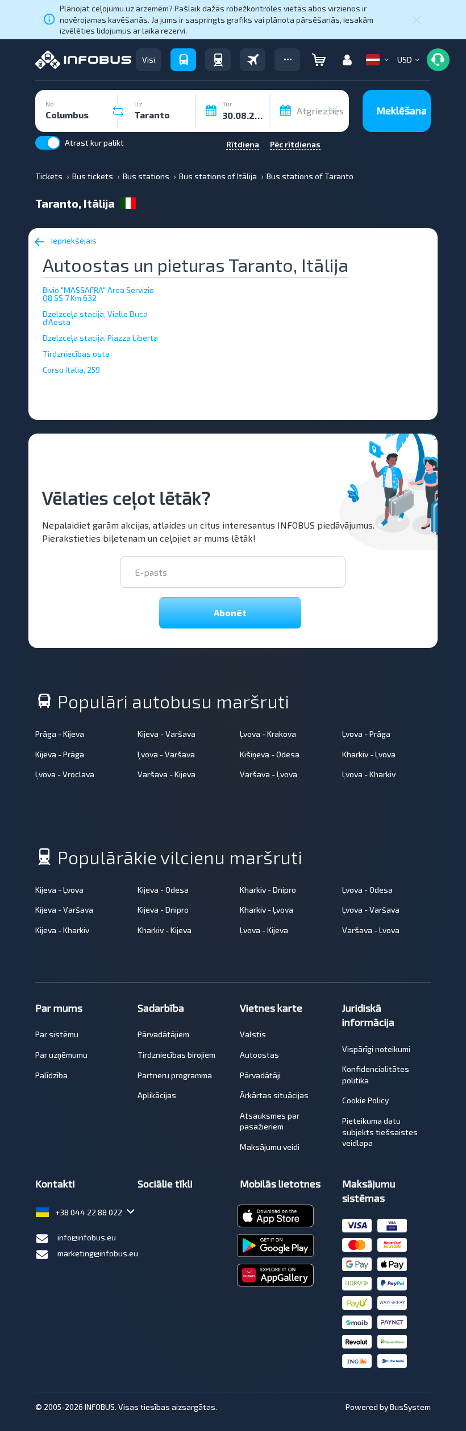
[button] (287, 59)
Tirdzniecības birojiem (176, 1054)
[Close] (416, 19)
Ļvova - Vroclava (64, 774)
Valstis (253, 1034)
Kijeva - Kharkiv (62, 930)
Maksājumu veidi (269, 1147)
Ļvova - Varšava (166, 754)
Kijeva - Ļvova (59, 889)
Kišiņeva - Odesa (269, 754)
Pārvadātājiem (163, 1034)
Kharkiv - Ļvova (369, 754)
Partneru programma (175, 1075)
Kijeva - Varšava (166, 734)
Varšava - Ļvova (268, 774)
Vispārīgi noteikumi (376, 1049)
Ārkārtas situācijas (274, 1095)
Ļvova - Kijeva (264, 930)
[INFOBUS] (83, 60)
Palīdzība (51, 1075)
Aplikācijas (157, 1095)
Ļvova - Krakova (268, 734)
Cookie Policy (365, 1100)
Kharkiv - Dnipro (268, 889)
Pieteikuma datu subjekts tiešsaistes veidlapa (380, 1132)
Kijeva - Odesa (163, 889)
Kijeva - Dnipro (163, 909)
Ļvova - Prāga (366, 734)
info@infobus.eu (86, 1237)
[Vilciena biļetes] (218, 59)
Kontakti (55, 1183)
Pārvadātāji (260, 1075)
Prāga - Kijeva (59, 734)
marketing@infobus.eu (97, 1253)
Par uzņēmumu (61, 1054)
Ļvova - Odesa (367, 889)
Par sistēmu (56, 1034)
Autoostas (259, 1054)
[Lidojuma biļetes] (252, 59)
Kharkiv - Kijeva (165, 930)
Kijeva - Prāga (59, 754)
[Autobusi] (183, 59)
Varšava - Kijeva (166, 774)
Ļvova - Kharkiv (369, 774)
